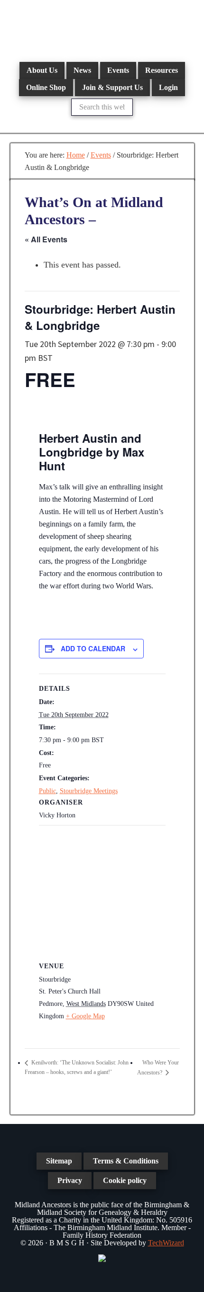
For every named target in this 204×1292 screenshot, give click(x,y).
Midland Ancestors (102, 28)
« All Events (46, 239)
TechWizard (166, 1243)
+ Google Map (85, 1016)
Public (47, 791)
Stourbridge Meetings (89, 791)
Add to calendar (93, 648)
